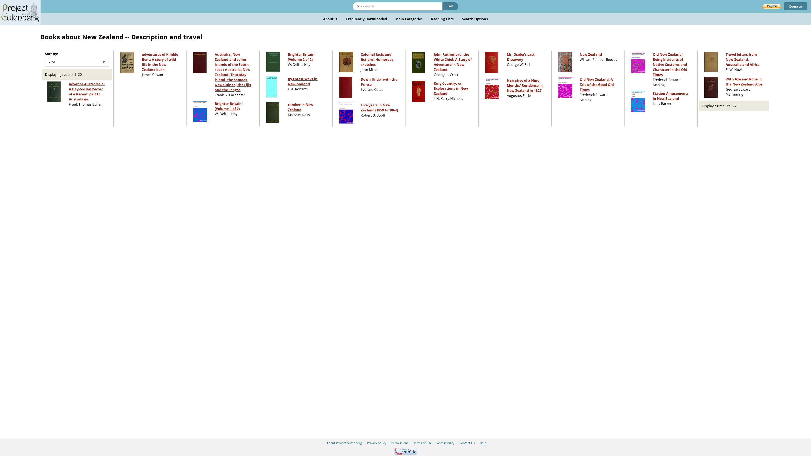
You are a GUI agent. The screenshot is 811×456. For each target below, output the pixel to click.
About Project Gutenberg (344, 443)
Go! (450, 6)
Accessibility (445, 443)
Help (483, 443)
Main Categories (409, 19)
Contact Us (467, 443)
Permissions (399, 443)
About (330, 19)
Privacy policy (376, 443)
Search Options (475, 19)
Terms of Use (423, 443)
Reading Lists (442, 19)
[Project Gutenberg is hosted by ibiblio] (405, 453)
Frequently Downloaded (366, 19)
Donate (795, 6)
